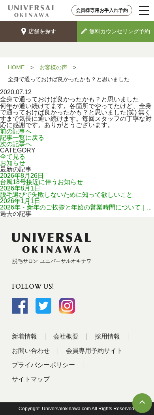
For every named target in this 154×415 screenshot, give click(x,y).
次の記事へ (16, 144)
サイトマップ (31, 379)
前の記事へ (16, 131)
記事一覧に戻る (22, 137)
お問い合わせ (31, 350)
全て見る (12, 156)
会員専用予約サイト (94, 350)
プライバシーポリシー (43, 365)
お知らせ (12, 163)
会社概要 (66, 336)
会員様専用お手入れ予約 (102, 10)
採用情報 (107, 336)
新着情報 (24, 336)
